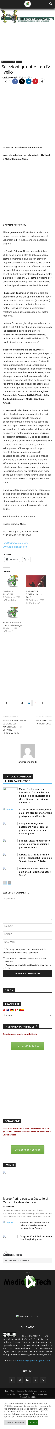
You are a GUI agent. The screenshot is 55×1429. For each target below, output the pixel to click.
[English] (7, 1009)
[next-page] (9, 883)
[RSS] (35, 1380)
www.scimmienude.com (15, 546)
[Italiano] (14, 1009)
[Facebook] (15, 81)
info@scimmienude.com (15, 543)
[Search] (51, 4)
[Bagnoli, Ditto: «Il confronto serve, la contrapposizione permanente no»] (10, 844)
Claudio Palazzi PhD (28, 1397)
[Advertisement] (27, 115)
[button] (5, 4)
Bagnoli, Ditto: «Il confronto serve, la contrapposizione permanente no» (34, 844)
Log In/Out (9, 1391)
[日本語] (17, 1009)
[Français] (9, 1009)
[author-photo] (28, 758)
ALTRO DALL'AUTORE (17, 781)
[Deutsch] (12, 1009)
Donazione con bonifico (28, 1149)
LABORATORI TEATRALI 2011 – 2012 (34, 594)
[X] (22, 81)
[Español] (22, 1009)
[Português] (20, 1009)
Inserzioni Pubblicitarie (27, 1046)
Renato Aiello (8, 1206)
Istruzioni (43, 1391)
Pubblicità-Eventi (8, 62)
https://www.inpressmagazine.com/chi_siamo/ (28, 1354)
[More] (42, 81)
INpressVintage (23, 1394)
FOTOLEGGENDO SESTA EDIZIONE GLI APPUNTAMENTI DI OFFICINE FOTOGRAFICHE (14, 726)
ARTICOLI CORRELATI (18, 776)
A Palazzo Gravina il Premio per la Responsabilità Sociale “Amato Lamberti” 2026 (35, 858)
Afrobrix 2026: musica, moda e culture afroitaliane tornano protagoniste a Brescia (35, 813)
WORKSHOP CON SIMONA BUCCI (43, 722)
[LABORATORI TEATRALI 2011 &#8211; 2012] (36, 581)
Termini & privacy (40, 1394)
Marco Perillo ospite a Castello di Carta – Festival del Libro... (25, 1200)
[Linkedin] (29, 81)
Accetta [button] (33, 1422)
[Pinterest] (35, 81)
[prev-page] (5, 883)
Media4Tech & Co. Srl (29, 1339)
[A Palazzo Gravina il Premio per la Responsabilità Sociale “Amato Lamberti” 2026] (10, 858)
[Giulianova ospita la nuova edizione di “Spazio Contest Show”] (10, 872)
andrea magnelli (10, 77)
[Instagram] (20, 1380)
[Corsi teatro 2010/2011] (13, 581)
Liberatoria (10, 1394)
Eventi (19, 62)
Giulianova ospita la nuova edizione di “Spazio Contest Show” (35, 872)
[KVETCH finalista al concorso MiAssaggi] (13, 612)
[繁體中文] (4, 1009)
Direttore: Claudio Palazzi (26, 1391)
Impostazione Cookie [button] (14, 1422)
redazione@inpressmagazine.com (33, 1360)
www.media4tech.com (26, 1348)
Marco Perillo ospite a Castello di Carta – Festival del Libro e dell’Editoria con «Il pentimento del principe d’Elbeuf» (34, 796)
